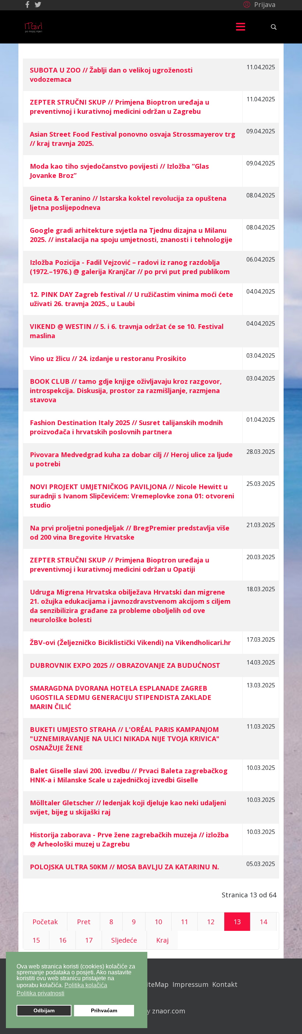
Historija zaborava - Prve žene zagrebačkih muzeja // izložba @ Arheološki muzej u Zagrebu (129, 839)
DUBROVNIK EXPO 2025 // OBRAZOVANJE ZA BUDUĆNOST (125, 665)
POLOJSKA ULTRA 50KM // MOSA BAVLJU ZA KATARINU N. (124, 866)
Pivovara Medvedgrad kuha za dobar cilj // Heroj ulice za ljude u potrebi (131, 459)
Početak (45, 921)
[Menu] (240, 26)
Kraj (162, 940)
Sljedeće (124, 940)
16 (62, 940)
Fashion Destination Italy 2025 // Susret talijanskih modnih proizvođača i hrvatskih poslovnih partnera (126, 427)
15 (36, 940)
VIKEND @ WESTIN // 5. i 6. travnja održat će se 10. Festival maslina (127, 331)
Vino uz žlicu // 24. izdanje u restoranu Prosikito (108, 358)
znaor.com (168, 1010)
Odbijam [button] (44, 1010)
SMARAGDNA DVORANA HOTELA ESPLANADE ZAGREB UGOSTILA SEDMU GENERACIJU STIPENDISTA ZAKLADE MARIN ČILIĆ (120, 697)
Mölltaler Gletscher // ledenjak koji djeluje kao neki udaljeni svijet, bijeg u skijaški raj (128, 807)
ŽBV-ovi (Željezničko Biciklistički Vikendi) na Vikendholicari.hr (130, 642)
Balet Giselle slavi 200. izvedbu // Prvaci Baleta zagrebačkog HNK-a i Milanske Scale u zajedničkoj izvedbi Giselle (129, 775)
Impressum (190, 984)
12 (210, 921)
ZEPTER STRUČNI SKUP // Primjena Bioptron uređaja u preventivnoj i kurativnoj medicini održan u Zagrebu (119, 107)
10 (158, 921)
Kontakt (225, 984)
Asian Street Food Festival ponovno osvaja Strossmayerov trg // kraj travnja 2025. (132, 139)
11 (184, 921)
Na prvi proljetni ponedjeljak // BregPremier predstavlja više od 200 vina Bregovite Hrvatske (129, 532)
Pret (84, 921)
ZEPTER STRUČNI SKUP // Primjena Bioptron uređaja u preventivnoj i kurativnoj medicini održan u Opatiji (119, 564)
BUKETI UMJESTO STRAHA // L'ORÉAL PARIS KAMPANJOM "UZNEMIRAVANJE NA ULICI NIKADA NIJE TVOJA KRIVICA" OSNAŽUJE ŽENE (125, 738)
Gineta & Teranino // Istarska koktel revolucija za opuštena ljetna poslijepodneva (128, 203)
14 (263, 921)
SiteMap (156, 984)
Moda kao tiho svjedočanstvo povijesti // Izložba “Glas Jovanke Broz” (119, 171)
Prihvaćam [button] (104, 1010)
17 (88, 940)
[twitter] (38, 4)
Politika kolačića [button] (85, 985)
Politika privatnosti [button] (40, 993)
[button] (258, 4)
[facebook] (27, 4)
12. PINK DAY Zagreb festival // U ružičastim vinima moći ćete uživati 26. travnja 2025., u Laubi (131, 299)
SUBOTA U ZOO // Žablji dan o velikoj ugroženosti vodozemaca (111, 75)
